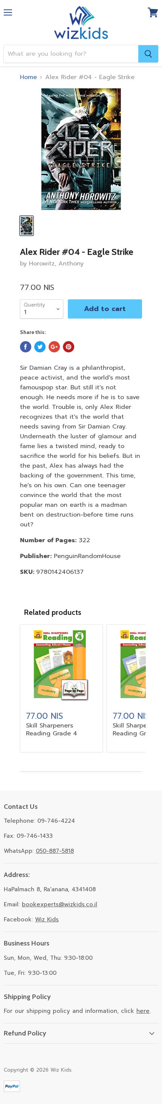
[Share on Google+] (54, 346)
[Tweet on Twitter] (40, 346)
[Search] (148, 54)
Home (28, 77)
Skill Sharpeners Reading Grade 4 (51, 729)
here (143, 1011)
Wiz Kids (47, 919)
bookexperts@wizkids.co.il (59, 904)
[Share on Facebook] (25, 346)
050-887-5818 (55, 851)
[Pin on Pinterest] (68, 346)
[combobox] (71, 54)
